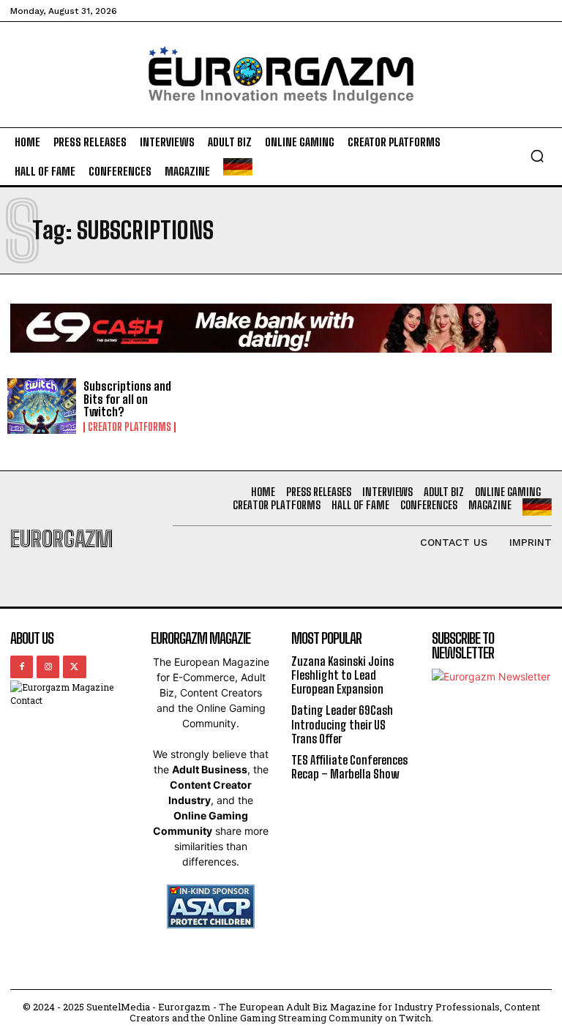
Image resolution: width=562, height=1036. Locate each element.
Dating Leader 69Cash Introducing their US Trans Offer (342, 724)
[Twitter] (74, 667)
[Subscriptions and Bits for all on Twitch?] (41, 406)
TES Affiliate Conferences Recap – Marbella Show (349, 767)
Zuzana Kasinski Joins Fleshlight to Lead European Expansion (342, 675)
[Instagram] (48, 667)
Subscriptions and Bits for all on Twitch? (127, 398)
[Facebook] (21, 667)
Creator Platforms (129, 427)
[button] (537, 155)
